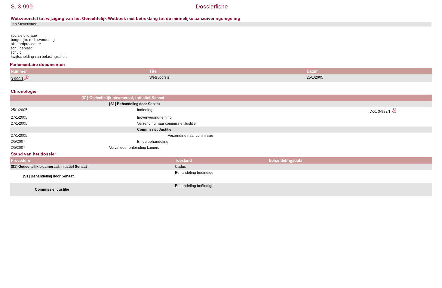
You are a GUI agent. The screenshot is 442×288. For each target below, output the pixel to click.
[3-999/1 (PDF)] (26, 79)
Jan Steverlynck (24, 24)
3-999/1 (17, 79)
